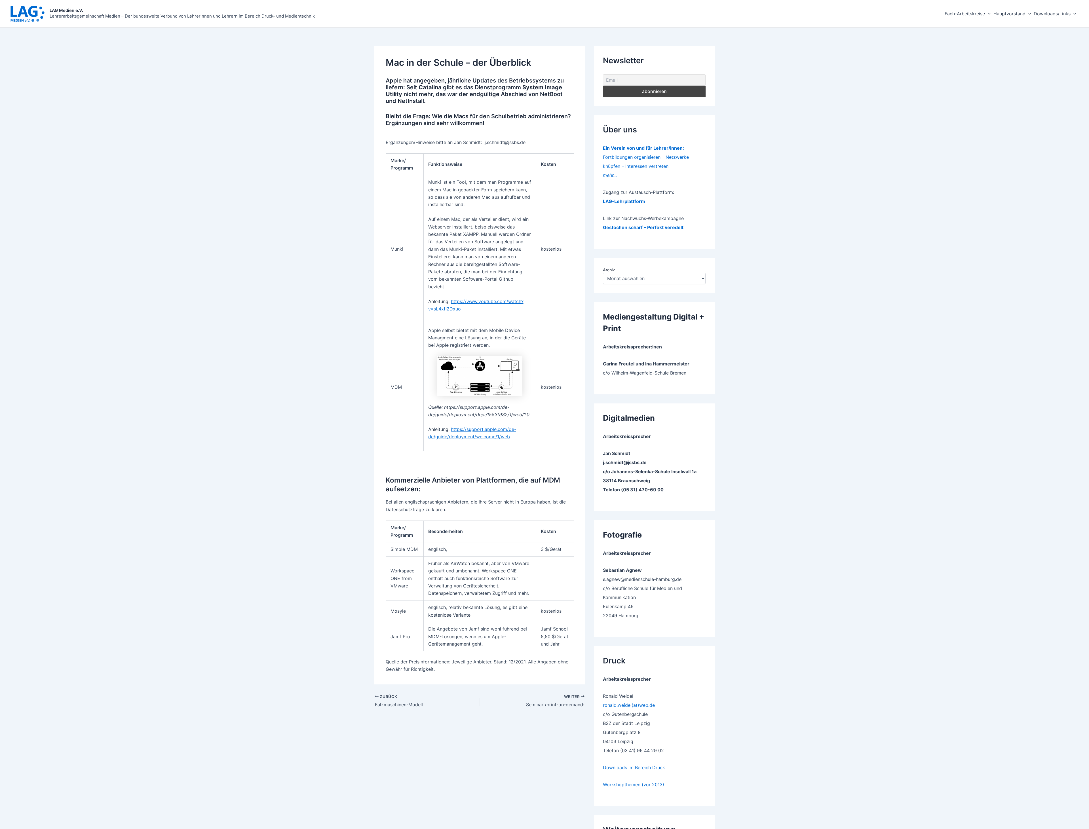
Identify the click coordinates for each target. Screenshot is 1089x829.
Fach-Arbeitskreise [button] (965, 13)
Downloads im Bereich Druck (634, 767)
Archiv (609, 269)
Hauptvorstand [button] (1009, 13)
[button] (988, 14)
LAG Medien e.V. (66, 10)
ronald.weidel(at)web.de (629, 705)
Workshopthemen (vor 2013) (633, 784)
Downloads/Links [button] (1052, 13)
